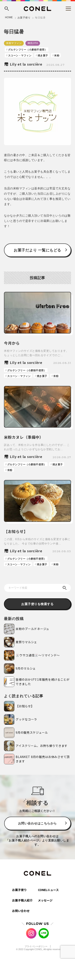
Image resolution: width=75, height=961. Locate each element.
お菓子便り (24, 17)
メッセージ (45, 900)
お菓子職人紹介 (22, 900)
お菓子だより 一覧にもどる (37, 250)
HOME (9, 17)
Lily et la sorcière (26, 64)
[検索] (64, 588)
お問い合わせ (21, 911)
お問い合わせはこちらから (37, 823)
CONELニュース (48, 890)
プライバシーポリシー (36, 946)
